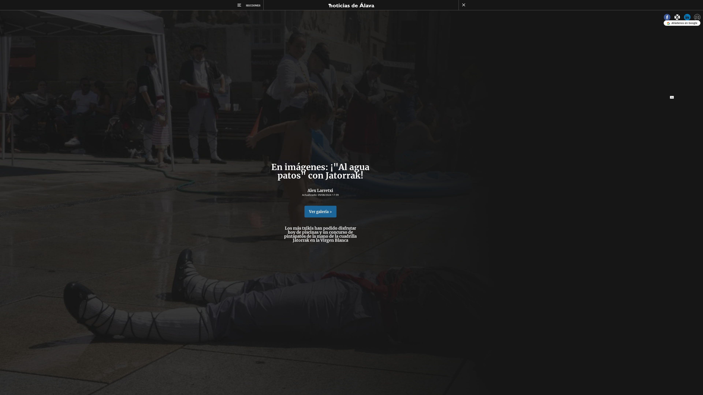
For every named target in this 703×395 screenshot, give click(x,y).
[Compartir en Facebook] (667, 18)
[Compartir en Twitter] (677, 18)
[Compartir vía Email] (697, 18)
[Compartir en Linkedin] (687, 18)
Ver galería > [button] (320, 211)
